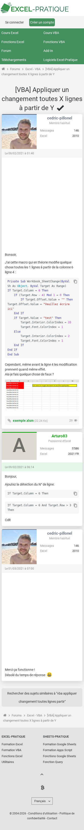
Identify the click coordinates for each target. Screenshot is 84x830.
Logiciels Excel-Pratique (60, 60)
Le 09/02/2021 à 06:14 (19, 467)
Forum (6, 51)
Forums (15, 69)
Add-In (48, 51)
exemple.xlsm (23, 420)
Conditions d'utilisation (42, 813)
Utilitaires (8, 762)
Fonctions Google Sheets (59, 756)
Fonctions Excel (12, 42)
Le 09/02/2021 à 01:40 (19, 153)
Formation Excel (12, 744)
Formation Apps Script (57, 750)
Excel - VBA (32, 69)
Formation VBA (11, 750)
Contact (52, 818)
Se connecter (14, 22)
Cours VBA (51, 33)
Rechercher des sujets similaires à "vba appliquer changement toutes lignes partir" (42, 697)
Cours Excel (9, 33)
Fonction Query (53, 762)
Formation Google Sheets (59, 744)
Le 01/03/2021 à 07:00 (19, 568)
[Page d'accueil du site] (3, 69)
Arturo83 (59, 436)
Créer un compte (42, 22)
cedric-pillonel (59, 118)
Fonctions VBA (54, 42)
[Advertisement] (42, 203)
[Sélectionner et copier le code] (75, 281)
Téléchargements (13, 60)
